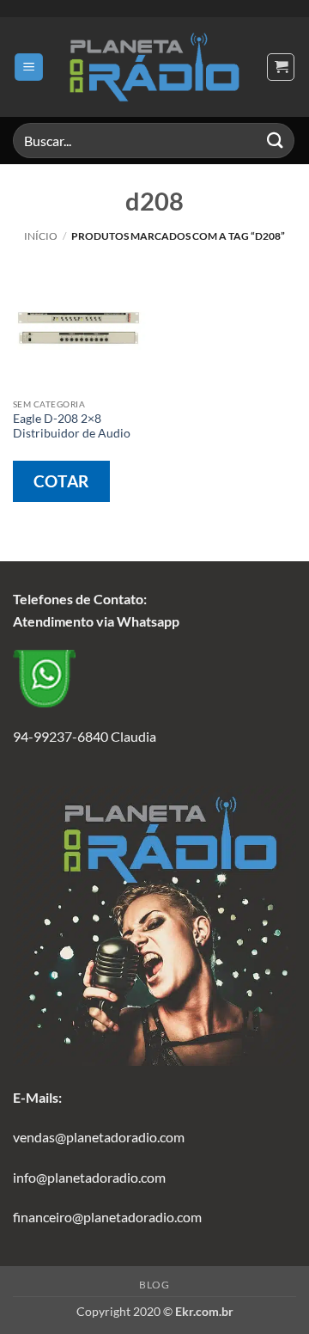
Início (41, 235)
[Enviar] (275, 140)
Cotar (61, 481)
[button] (29, 67)
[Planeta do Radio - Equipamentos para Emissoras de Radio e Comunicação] (154, 67)
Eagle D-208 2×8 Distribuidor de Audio (71, 426)
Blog (154, 1284)
